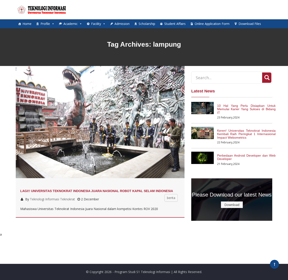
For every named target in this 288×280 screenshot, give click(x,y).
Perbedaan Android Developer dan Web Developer (246, 157)
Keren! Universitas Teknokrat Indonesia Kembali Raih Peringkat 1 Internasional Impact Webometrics (246, 134)
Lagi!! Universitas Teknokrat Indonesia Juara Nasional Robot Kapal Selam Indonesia (96, 191)
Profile (45, 24)
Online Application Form (212, 24)
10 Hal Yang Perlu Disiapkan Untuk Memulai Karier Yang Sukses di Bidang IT (246, 109)
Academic (70, 24)
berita (171, 198)
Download (231, 205)
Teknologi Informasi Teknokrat (52, 199)
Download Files (249, 24)
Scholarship (147, 24)
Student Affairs (175, 24)
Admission (122, 24)
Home (27, 24)
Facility (96, 24)
